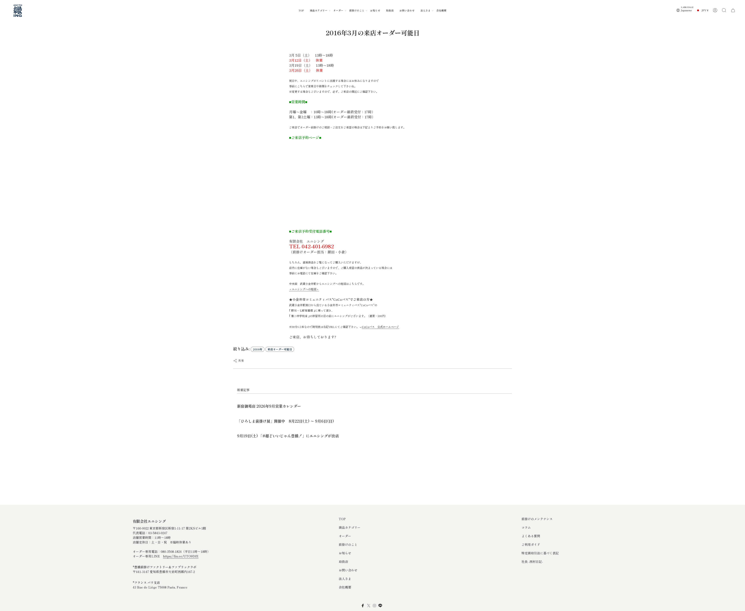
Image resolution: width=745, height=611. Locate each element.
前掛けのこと (348, 544)
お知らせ (345, 553)
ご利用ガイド (531, 544)
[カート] (733, 10)
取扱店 (343, 561)
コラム (526, 527)
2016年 (257, 349)
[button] (318, 10)
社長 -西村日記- (532, 561)
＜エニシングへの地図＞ (304, 289)
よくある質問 (531, 536)
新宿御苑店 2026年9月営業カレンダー (269, 406)
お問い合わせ (348, 570)
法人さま (345, 578)
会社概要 (345, 587)
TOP (342, 519)
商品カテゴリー (349, 527)
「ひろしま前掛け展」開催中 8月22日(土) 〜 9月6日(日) (285, 421)
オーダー (345, 536)
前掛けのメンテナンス (537, 519)
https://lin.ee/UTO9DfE (180, 556)
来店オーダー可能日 (280, 349)
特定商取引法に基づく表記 (540, 553)
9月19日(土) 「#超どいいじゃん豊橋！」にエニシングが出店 (288, 435)
